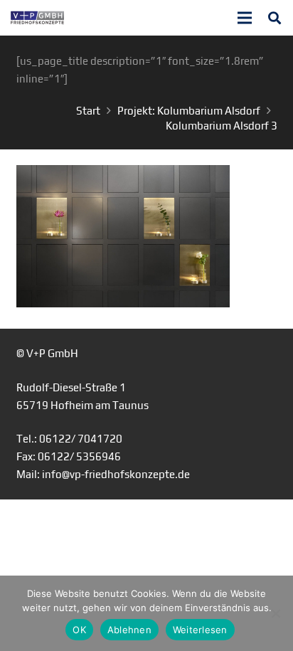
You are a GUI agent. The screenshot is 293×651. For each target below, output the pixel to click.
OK (79, 629)
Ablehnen (129, 629)
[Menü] (244, 18)
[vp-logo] (37, 18)
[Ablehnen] (275, 613)
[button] (274, 18)
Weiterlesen (200, 629)
